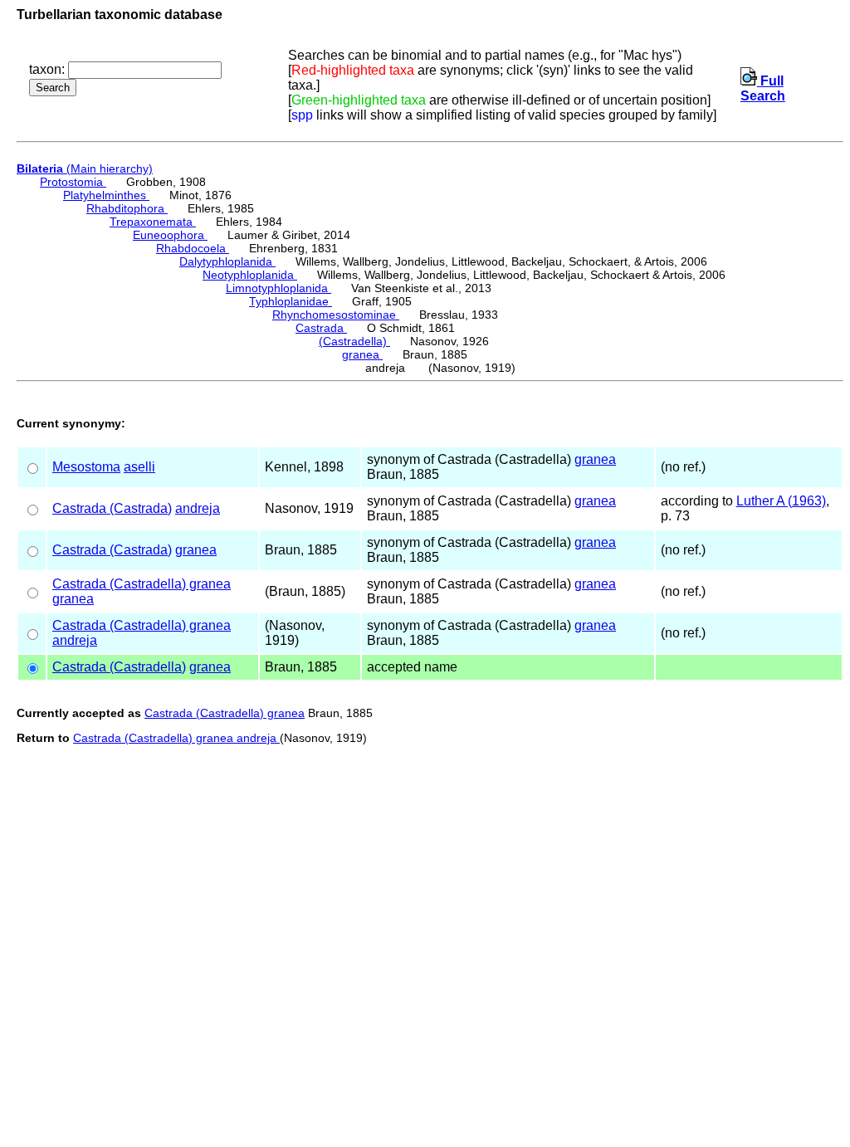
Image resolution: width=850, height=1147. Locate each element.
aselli (139, 467)
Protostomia (73, 181)
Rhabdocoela (192, 248)
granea (362, 354)
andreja (197, 508)
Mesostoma (86, 467)
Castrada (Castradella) (119, 667)
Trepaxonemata (153, 221)
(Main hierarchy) (85, 168)
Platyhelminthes (106, 195)
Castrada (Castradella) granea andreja (176, 737)
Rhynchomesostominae (335, 314)
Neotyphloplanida (250, 274)
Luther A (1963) (781, 501)
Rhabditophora (127, 208)
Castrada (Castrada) (112, 508)
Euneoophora (170, 235)
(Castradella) (354, 341)
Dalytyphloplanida (227, 261)
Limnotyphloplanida (278, 288)
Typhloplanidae (290, 301)
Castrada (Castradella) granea (141, 584)
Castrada (321, 327)
